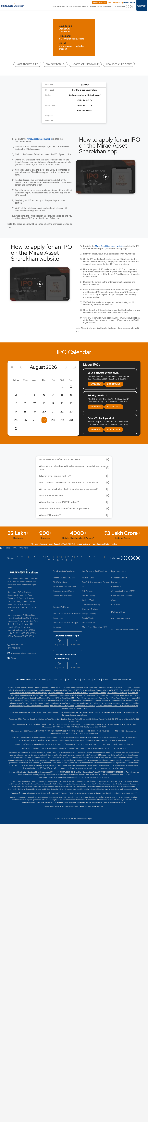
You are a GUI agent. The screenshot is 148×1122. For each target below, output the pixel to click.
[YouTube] (138, 558)
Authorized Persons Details (24, 698)
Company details (55, 64)
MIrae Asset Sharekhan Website (67, 613)
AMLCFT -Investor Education (76, 693)
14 (53, 403)
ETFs (114, 6)
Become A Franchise (99, 2)
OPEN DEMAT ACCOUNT (141, 6)
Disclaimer (17, 690)
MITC (101, 703)
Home (7, 548)
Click (57, 818)
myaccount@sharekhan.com (23, 653)
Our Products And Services (94, 571)
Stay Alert (68, 690)
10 (16, 403)
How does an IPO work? (119, 64)
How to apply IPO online (85, 64)
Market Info (121, 6)
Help (109, 2)
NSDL (76, 679)
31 (16, 428)
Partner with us (118, 612)
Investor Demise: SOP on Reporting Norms (46, 700)
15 (62, 403)
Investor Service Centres (79, 695)
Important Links (118, 571)
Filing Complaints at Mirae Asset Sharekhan (73, 698)
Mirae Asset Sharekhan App (65, 622)
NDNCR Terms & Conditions (84, 690)
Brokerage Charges (96, 6)
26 (34, 420)
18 (25, 411)
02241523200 (17, 644)
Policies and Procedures (24, 687)
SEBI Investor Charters (97, 693)
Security (102, 687)
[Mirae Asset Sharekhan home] (12, 4)
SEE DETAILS (113, 384)
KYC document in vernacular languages (37, 690)
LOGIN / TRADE (129, 2)
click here (134, 797)
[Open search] (127, 6)
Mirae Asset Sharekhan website (109, 246)
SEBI (34, 679)
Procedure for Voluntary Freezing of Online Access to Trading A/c (108, 700)
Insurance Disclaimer (112, 703)
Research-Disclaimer (114, 687)
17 (16, 411)
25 (25, 420)
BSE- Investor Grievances (117, 693)
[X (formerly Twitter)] (133, 558)
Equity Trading (88, 618)
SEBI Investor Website (73, 700)
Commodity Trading (91, 604)
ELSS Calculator (60, 582)
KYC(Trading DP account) (54, 693)
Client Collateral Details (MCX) (58, 703)
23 (71, 411)
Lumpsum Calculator (62, 595)
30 (71, 420)
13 (44, 403)
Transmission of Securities (85, 706)
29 (62, 420)
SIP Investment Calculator (64, 586)
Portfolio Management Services (96, 582)
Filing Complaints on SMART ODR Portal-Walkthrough (117, 706)
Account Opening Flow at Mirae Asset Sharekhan (110, 698)
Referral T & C (56, 687)
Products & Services (58, 6)
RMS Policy (93, 687)
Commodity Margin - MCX (123, 591)
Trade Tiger (58, 618)
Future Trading (88, 595)
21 (53, 411)
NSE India (53, 679)
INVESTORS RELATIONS (121, 679)
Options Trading (89, 600)
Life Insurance (88, 622)
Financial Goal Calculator (64, 577)
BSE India (42, 679)
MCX (90, 679)
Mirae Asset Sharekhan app (39, 139)
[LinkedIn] (128, 558)
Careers (114, 600)
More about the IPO (27, 64)
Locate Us (115, 582)
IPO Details (23, 548)
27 (44, 420)
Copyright (127, 687)
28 (53, 420)
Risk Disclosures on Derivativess (57, 695)
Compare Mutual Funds (63, 591)
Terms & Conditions (42, 687)
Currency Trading (90, 609)
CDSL (69, 679)
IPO (14, 548)
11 (25, 403)
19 (34, 411)
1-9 (71, 560)
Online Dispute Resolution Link (102, 695)
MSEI (62, 679)
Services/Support (119, 577)
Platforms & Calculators (73, 6)
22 (62, 411)
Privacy (11, 687)
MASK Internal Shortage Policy (62, 706)
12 (34, 403)
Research (85, 6)
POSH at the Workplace (37, 703)
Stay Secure (58, 690)
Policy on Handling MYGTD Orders (85, 703)
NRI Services (107, 6)
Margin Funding (89, 613)
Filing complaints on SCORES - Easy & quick (112, 690)
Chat (13, 658)
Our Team (115, 604)
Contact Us (116, 586)
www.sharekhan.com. (95, 806)
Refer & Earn (117, 2)
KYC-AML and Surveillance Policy (75, 687)
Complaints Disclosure (18, 695)
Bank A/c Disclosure (35, 695)
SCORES (106, 679)
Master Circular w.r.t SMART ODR (74, 708)
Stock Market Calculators (64, 571)
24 (16, 420)
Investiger (57, 627)
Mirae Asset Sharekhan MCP (94, 627)
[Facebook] (123, 558)
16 (71, 403)
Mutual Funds (88, 577)
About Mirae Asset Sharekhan (124, 629)
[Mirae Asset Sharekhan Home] (24, 571)
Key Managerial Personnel (46, 698)
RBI (83, 679)
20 (44, 411)
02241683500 (14, 648)
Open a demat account (121, 595)
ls (12, 698)
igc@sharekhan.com (126, 744)
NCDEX (97, 679)
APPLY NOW (96, 384)
